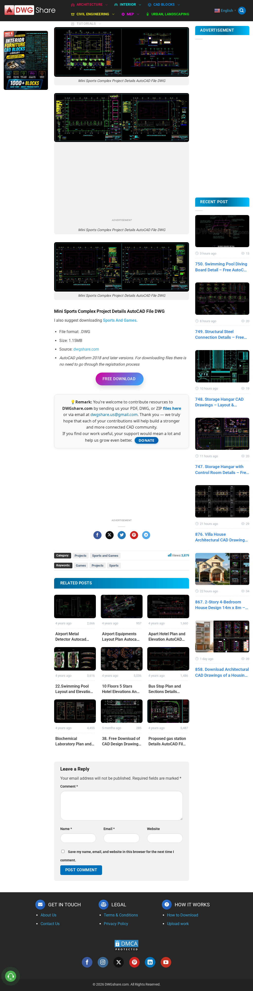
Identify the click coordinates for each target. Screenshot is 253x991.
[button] (242, 11)
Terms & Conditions (121, 915)
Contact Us (50, 923)
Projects (80, 555)
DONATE (146, 440)
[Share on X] (109, 535)
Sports (114, 565)
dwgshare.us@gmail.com (114, 414)
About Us (48, 915)
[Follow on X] (118, 962)
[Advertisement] (26, 172)
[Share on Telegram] (146, 535)
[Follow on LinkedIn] (150, 962)
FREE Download (119, 379)
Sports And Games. (120, 320)
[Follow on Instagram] (103, 962)
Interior (128, 4)
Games (81, 565)
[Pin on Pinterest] (134, 535)
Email (109, 829)
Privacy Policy (116, 923)
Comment (69, 786)
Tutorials (86, 23)
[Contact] (10, 976)
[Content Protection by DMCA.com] (126, 945)
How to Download (182, 915)
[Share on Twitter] (122, 535)
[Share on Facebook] (97, 535)
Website (153, 829)
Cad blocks (164, 4)
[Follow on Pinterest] (134, 962)
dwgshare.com (86, 349)
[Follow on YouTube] (166, 962)
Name (66, 829)
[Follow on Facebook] (87, 962)
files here (172, 408)
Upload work (178, 923)
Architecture (90, 4)
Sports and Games (105, 555)
